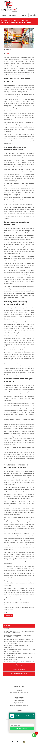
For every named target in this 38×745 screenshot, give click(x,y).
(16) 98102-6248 (19, 700)
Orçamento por (18, 669)
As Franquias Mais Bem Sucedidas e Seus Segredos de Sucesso (17, 646)
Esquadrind (9, 622)
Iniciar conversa (21, 728)
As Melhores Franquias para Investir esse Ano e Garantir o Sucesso (19, 654)
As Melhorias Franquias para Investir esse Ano (19, 662)
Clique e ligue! (19, 665)
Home (4, 15)
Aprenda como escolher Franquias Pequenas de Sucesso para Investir (19, 632)
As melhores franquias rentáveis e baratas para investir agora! (18, 658)
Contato (23, 15)
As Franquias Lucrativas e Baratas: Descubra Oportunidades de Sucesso (18, 642)
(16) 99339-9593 (19, 703)
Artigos (17, 20)
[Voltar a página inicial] (19, 6)
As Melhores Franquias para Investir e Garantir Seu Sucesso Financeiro (19, 650)
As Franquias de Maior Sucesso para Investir (18, 639)
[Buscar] (34, 15)
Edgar (7, 53)
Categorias (12, 15)
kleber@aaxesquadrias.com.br (19, 705)
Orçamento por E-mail (19, 674)
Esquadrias (9, 615)
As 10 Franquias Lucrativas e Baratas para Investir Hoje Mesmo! (17, 636)
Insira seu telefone (14, 722)
